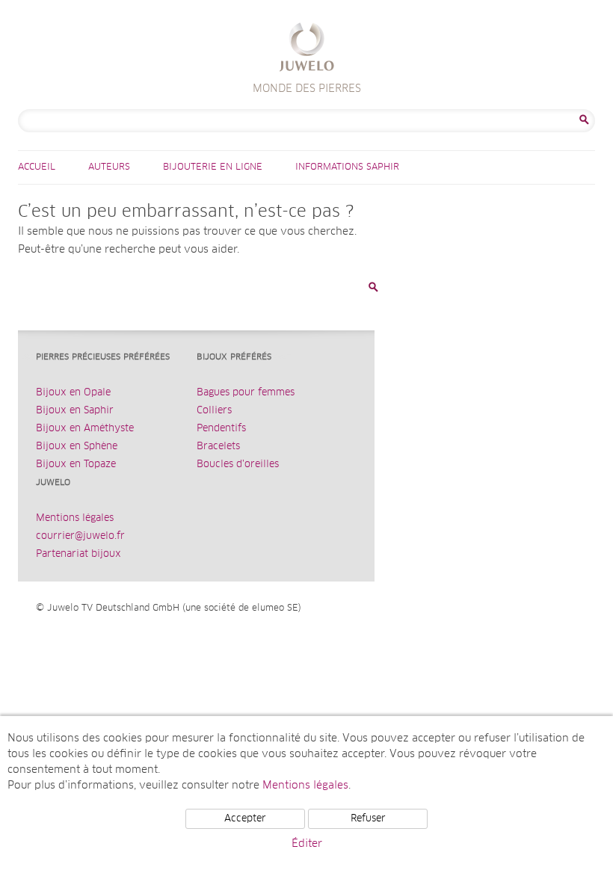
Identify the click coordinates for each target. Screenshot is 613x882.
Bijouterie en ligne (212, 167)
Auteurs (109, 167)
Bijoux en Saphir (75, 411)
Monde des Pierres (307, 49)
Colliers (214, 411)
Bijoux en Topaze (76, 464)
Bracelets (218, 446)
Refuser (368, 819)
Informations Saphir (347, 167)
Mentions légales (75, 518)
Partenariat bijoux (78, 554)
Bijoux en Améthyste (85, 429)
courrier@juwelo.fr (80, 536)
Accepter (245, 819)
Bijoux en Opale (73, 393)
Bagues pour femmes (246, 393)
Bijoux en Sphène (76, 446)
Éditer (307, 844)
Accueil (36, 167)
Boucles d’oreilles (238, 464)
